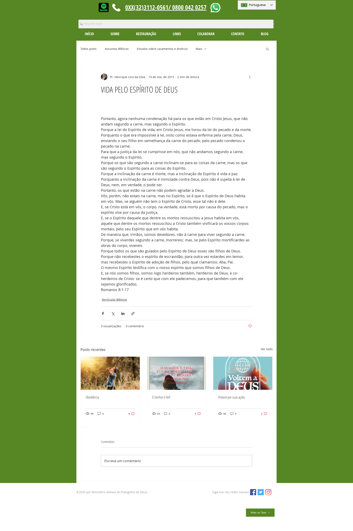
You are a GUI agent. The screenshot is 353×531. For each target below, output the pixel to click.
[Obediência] (110, 373)
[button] (115, 34)
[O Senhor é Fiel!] (176, 373)
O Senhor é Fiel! (161, 397)
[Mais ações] (249, 76)
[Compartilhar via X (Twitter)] (113, 313)
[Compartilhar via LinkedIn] (123, 313)
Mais (199, 49)
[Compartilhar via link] (133, 313)
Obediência (92, 397)
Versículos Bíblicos (114, 299)
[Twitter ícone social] (261, 492)
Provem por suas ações (231, 397)
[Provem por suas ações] (242, 373)
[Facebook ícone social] (253, 492)
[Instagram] (268, 492)
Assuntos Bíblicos (117, 49)
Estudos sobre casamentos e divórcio (162, 49)
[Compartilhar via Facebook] (103, 313)
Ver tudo (267, 349)
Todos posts (88, 49)
